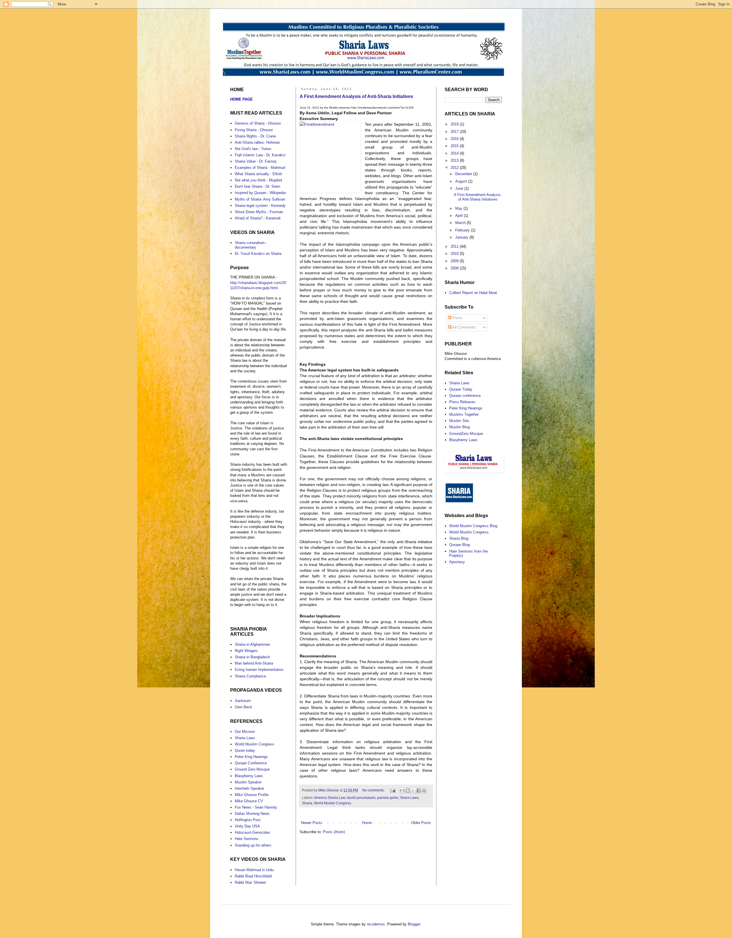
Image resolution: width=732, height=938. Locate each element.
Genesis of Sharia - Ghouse (258, 123)
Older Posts (421, 823)
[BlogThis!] (408, 790)
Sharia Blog (458, 538)
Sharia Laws (245, 738)
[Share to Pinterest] (424, 790)
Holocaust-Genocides (252, 832)
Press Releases (462, 402)
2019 (455, 124)
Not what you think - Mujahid (258, 180)
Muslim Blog (459, 427)
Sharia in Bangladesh (252, 657)
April (459, 215)
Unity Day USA (247, 826)
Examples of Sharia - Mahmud (260, 167)
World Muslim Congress (332, 803)
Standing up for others (253, 845)
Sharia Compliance (250, 676)
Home (367, 823)
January (462, 237)
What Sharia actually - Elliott (258, 174)
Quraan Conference (251, 763)
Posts (456, 318)
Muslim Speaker (248, 782)
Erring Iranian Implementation (259, 669)
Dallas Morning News (252, 813)
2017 (455, 131)
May (459, 208)
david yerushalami (361, 797)
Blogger (414, 924)
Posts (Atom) (334, 832)
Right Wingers (246, 651)
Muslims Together (464, 414)
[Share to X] (413, 790)
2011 (455, 246)
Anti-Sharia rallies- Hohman (257, 142)
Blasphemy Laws (249, 776)
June (459, 188)
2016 (455, 139)
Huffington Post (247, 820)
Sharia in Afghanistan (252, 644)
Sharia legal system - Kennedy (260, 205)
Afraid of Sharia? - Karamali (258, 218)
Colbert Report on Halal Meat (473, 293)
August (461, 181)
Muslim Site (459, 421)
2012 (455, 167)
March (461, 223)
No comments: (373, 790)
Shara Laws (409, 797)
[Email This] (402, 790)
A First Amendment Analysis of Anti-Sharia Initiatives (356, 96)
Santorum (243, 701)
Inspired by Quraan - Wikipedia (260, 193)
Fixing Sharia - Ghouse (254, 130)
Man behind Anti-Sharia (254, 663)
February (463, 230)
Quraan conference (465, 395)
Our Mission (245, 731)
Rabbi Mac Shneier (250, 882)
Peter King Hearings (251, 757)
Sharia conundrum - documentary (251, 245)
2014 (455, 153)
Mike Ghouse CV (249, 801)
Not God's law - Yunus (253, 149)
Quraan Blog (459, 545)
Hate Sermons (246, 839)
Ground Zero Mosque (252, 769)
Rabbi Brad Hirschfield (253, 876)
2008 (455, 268)
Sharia (307, 803)
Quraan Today (460, 389)
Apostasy (457, 562)
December (464, 174)
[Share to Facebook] (418, 790)
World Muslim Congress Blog (473, 526)
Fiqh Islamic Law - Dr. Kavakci (260, 155)
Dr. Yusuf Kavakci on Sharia (258, 253)
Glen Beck (243, 707)
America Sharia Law (329, 797)
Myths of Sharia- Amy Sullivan (260, 199)
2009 (455, 261)
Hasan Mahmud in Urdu (254, 870)
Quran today (245, 750)
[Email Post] (392, 790)
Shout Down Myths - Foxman (259, 212)
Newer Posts (311, 823)
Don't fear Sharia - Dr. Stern (257, 186)
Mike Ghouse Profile (251, 795)
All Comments (463, 327)
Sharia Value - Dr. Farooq (255, 161)
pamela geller (387, 797)
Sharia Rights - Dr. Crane (255, 136)
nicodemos (376, 924)
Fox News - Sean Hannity (256, 807)
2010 (455, 253)
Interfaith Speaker (249, 788)
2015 (455, 146)
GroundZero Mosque (466, 433)
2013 (455, 160)
